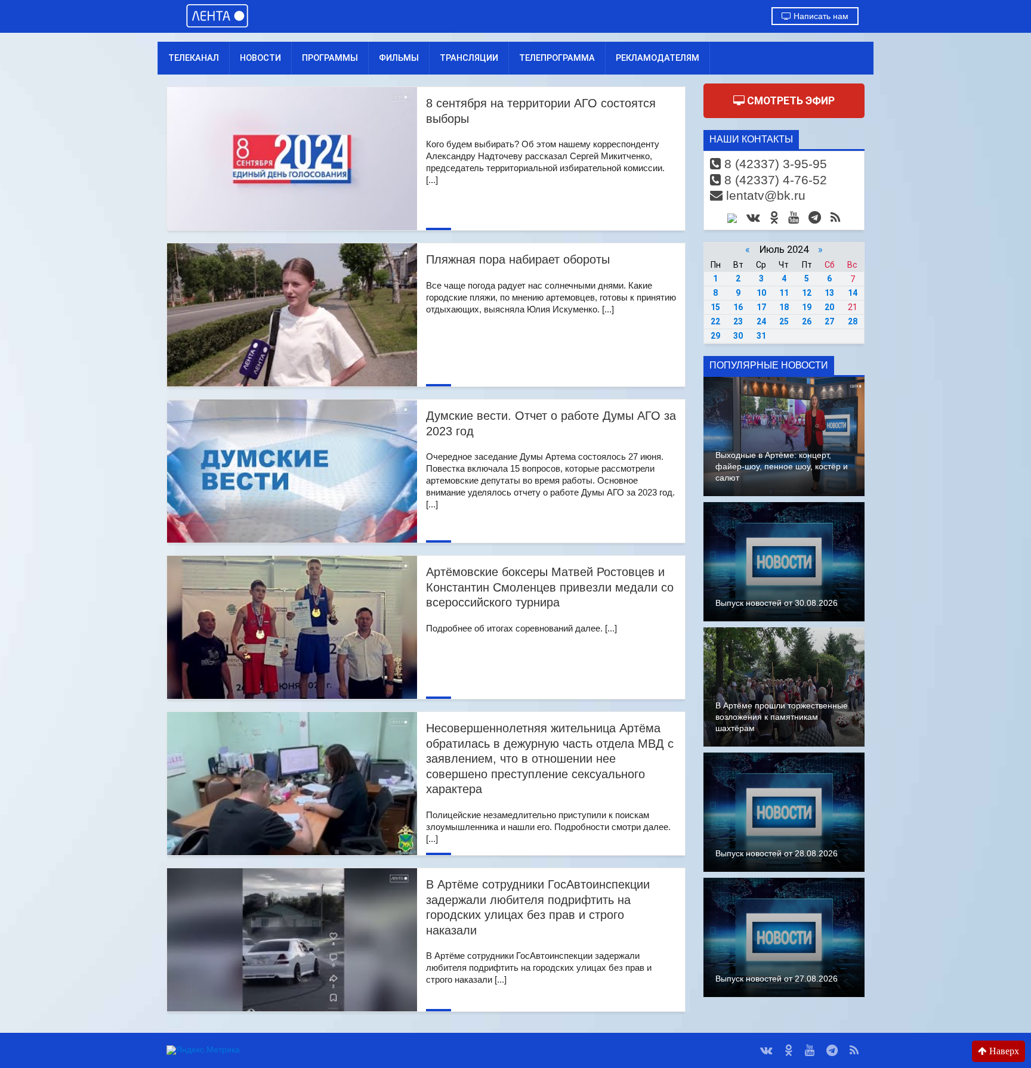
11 (784, 293)
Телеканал (193, 57)
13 (829, 293)
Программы (330, 57)
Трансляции (469, 57)
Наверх (1003, 1051)
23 (738, 321)
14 (852, 293)
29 (715, 335)
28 (852, 321)
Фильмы (399, 57)
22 (715, 321)
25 (784, 321)
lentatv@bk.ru (764, 195)
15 (715, 307)
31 (761, 335)
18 (784, 307)
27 (829, 321)
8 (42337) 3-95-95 (774, 164)
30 (738, 335)
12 (806, 293)
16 (738, 307)
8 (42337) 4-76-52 (774, 180)
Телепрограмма (557, 57)
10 (761, 293)
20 (829, 307)
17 (761, 307)
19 (806, 307)
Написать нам (819, 16)
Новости (260, 57)
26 (806, 321)
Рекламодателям (657, 57)
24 (761, 321)
